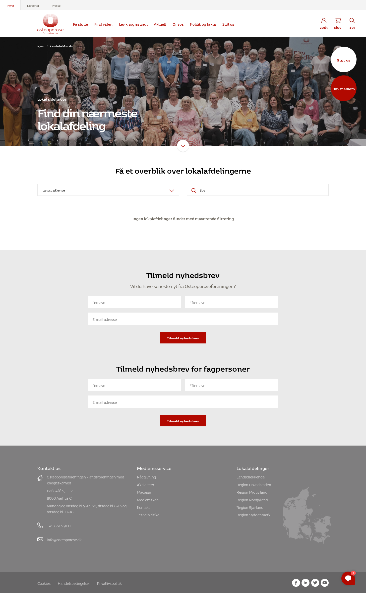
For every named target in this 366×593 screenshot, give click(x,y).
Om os (178, 23)
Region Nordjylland (252, 499)
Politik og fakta (203, 23)
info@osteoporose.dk (64, 539)
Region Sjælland (250, 506)
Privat (10, 5)
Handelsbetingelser (74, 582)
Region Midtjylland (252, 491)
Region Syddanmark (253, 514)
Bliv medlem (343, 88)
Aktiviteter (145, 484)
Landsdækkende (251, 476)
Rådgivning (146, 476)
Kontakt (143, 506)
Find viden (103, 23)
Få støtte (80, 23)
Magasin (144, 491)
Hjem (41, 45)
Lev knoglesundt (133, 23)
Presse (56, 5)
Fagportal (33, 5)
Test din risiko (148, 514)
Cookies (44, 582)
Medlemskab (148, 499)
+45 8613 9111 (59, 525)
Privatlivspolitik (109, 582)
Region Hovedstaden (254, 484)
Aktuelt (160, 23)
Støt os (343, 59)
